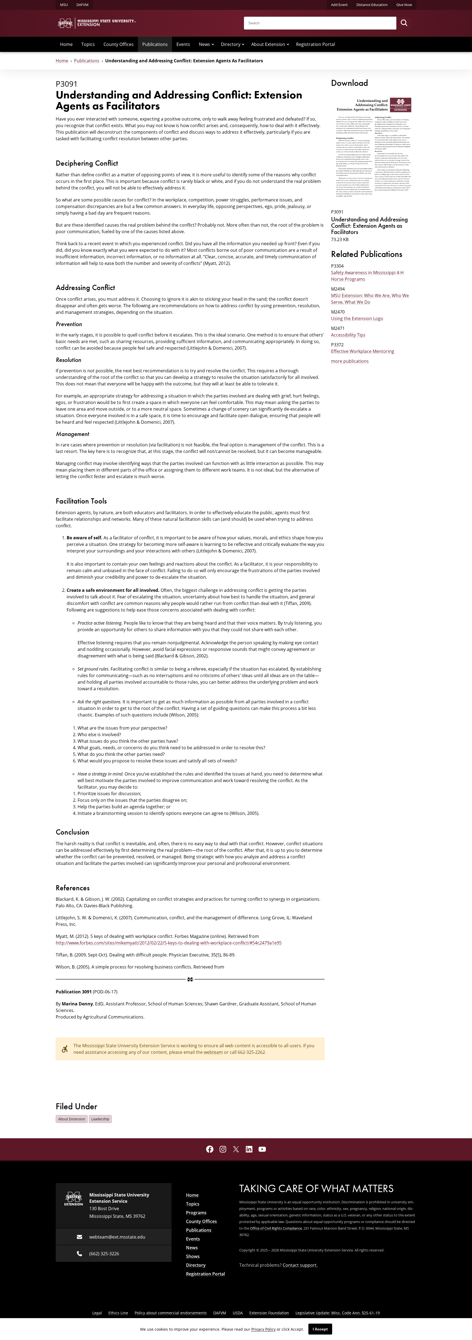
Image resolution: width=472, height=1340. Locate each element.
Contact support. (300, 1265)
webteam (213, 1052)
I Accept (320, 1329)
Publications (155, 44)
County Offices (119, 44)
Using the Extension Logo (357, 318)
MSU (64, 4)
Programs (196, 1213)
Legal (97, 1312)
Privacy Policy (263, 1329)
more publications (350, 361)
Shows (193, 1256)
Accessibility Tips (348, 335)
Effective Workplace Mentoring (362, 351)
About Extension (268, 44)
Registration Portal (315, 44)
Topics (88, 44)
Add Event (339, 4)
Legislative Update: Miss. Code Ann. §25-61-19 (338, 1312)
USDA (238, 1312)
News (204, 44)
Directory (230, 44)
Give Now (404, 4)
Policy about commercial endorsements (171, 1312)
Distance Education (372, 4)
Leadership (100, 1118)
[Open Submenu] (212, 44)
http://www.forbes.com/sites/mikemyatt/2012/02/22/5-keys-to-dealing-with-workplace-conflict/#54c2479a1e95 (169, 943)
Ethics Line (118, 1312)
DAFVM (82, 4)
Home (66, 44)
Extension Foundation (269, 1312)
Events (183, 44)
